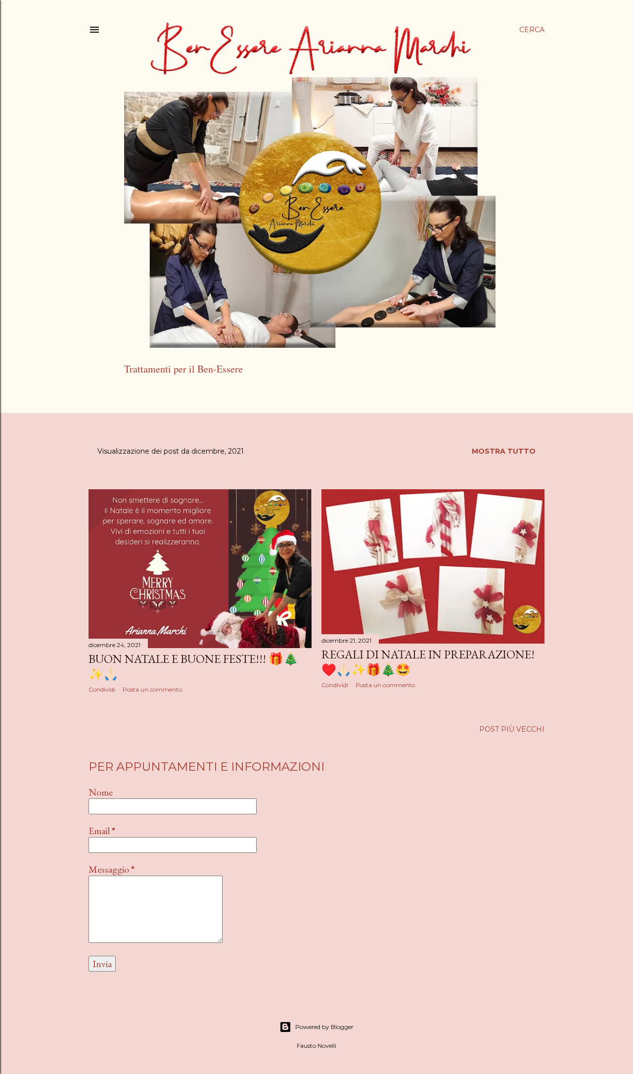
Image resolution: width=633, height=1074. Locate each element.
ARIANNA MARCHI (209, 394)
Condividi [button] (102, 689)
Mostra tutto (504, 451)
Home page (147, 394)
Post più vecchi (511, 729)
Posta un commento (152, 689)
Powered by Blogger (324, 1026)
